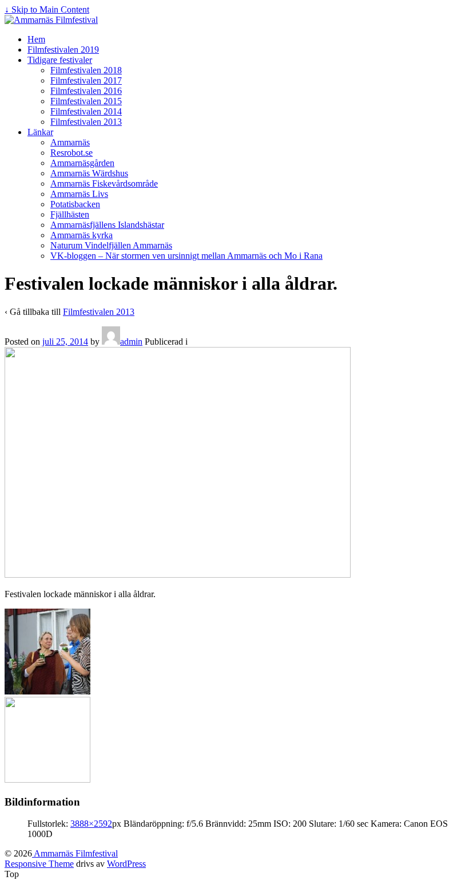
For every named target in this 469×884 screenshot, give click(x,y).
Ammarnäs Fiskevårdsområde (104, 183)
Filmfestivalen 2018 (86, 70)
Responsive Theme (39, 864)
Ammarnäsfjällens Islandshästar (107, 225)
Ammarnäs (70, 142)
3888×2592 (91, 823)
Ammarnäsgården (82, 163)
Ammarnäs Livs (79, 194)
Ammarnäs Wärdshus (89, 173)
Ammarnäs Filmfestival (75, 853)
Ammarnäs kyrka (81, 235)
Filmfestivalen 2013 (86, 122)
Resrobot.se (71, 152)
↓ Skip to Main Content (47, 9)
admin (131, 341)
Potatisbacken (75, 204)
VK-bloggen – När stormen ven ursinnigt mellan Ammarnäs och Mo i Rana (186, 256)
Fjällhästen (69, 214)
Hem (36, 39)
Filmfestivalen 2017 (86, 80)
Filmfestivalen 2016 (86, 91)
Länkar (40, 132)
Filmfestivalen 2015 (86, 101)
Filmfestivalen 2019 (63, 49)
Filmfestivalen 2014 (86, 111)
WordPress (126, 864)
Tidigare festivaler (59, 60)
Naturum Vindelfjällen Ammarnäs (111, 245)
